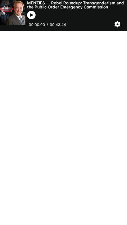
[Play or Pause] (31, 15)
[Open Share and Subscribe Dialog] (118, 24)
